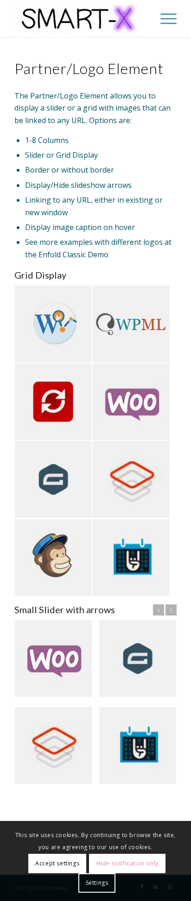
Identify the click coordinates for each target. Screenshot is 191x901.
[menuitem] (164, 18)
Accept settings (57, 863)
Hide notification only (127, 863)
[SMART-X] (79, 18)
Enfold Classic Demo (73, 254)
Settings (97, 883)
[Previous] (158, 609)
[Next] (171, 609)
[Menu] (164, 18)
